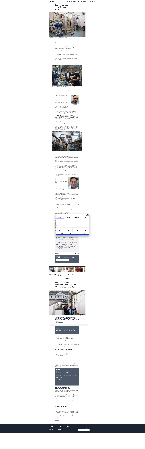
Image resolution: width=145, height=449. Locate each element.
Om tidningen (60, 429)
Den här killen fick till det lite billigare (63, 342)
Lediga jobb (80, 1)
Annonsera (84, 1)
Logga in (95, 1)
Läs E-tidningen (89, 1)
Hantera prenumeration (74, 1)
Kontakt (68, 426)
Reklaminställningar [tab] (76, 217)
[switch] (68, 230)
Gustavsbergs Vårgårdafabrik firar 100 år (62, 52)
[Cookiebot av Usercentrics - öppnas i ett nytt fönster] (85, 215)
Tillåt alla (83, 233)
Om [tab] (85, 217)
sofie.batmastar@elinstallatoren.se (59, 322)
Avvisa (62, 233)
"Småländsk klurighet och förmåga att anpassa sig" (65, 50)
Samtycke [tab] (59, 217)
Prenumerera (68, 1)
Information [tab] (68, 217)
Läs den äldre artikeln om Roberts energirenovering (64, 340)
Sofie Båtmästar (57, 321)
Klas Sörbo (56, 43)
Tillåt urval (72, 233)
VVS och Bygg (57, 253)
